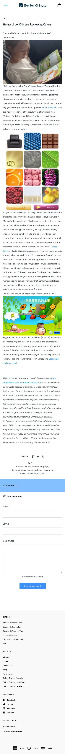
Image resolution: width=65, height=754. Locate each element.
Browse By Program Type (13, 631)
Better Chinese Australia (13, 678)
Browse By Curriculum (12, 627)
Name (6, 506)
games (52, 470)
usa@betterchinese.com (13, 731)
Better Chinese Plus (32, 382)
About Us (6, 657)
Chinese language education (23, 470)
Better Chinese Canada (12, 686)
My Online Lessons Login (13, 639)
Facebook (11, 700)
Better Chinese (23, 466)
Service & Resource (11, 635)
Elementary (42, 470)
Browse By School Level (12, 622)
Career (6, 661)
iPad (43, 473)
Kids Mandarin (50, 107)
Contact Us (7, 665)
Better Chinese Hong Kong (14, 682)
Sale (4, 643)
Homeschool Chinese (30, 473)
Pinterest (11, 708)
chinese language (40, 466)
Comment (8, 541)
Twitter (10, 704)
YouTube (10, 712)
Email (6, 523)
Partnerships (8, 674)
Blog (5, 669)
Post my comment (32, 586)
